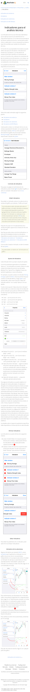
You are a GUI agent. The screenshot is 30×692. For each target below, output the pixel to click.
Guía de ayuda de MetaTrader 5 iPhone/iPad (12, 7)
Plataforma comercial (10, 665)
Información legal (23, 684)
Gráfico (27, 7)
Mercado (5, 667)
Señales (11, 667)
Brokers (15, 669)
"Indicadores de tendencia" (8, 238)
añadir (21, 278)
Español (24, 2)
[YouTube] (17, 676)
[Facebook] (13, 676)
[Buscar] (28, 2)
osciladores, (4, 554)
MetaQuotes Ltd (15, 684)
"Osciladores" (19, 238)
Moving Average (5, 134)
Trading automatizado (21, 667)
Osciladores (4, 16)
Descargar (8, 669)
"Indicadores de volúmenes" (8, 240)
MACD (13, 131)
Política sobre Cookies (12, 690)
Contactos (22, 669)
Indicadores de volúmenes (7, 19)
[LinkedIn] (15, 676)
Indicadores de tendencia (7, 13)
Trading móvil (21, 665)
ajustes (16, 136)
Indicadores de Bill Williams (8, 21)
